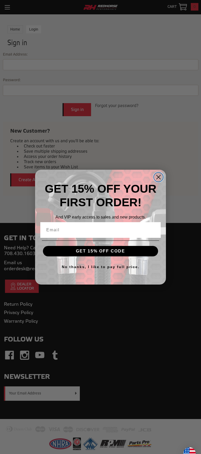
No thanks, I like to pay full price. (100, 267)
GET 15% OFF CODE (100, 251)
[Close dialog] (158, 177)
